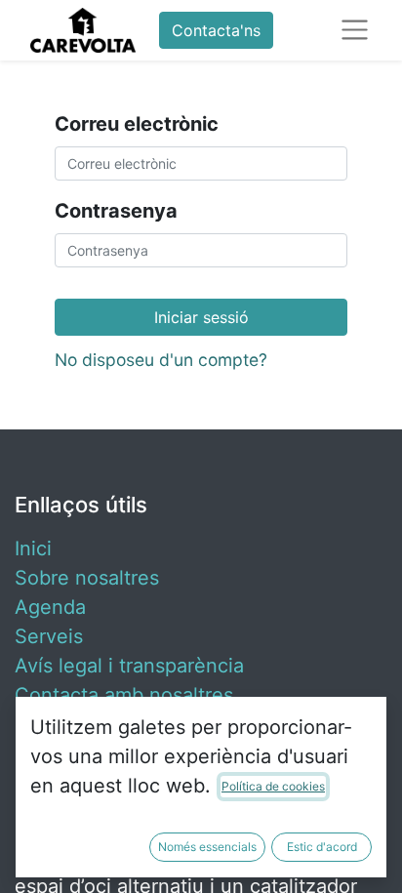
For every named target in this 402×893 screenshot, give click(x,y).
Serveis (49, 636)
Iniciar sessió (201, 317)
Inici (33, 548)
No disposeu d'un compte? (161, 359)
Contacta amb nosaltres (124, 695)
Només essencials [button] (207, 846)
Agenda (50, 607)
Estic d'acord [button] (322, 846)
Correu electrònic (137, 124)
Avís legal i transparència (129, 665)
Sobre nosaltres (87, 577)
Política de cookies (273, 786)
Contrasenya (116, 211)
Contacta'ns (216, 30)
